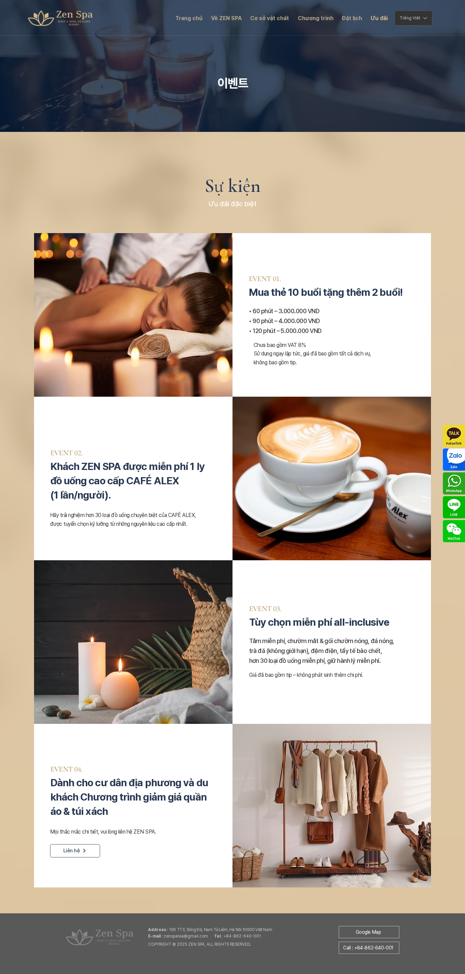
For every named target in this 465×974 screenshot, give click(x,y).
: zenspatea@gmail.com (181, 936)
